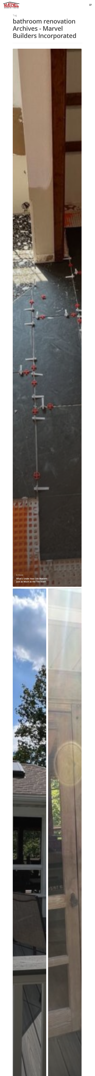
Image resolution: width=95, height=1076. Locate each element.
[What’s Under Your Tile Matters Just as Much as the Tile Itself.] (47, 318)
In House (19, 575)
